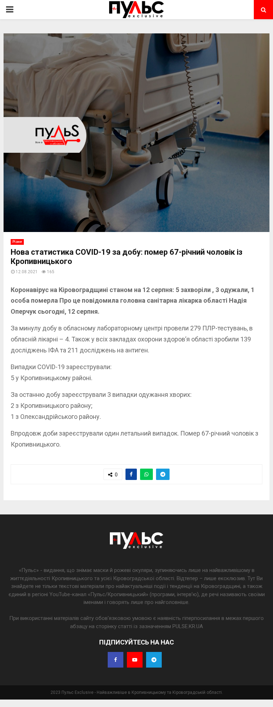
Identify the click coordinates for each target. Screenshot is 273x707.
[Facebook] (115, 660)
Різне (17, 242)
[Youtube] (135, 660)
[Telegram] (154, 660)
